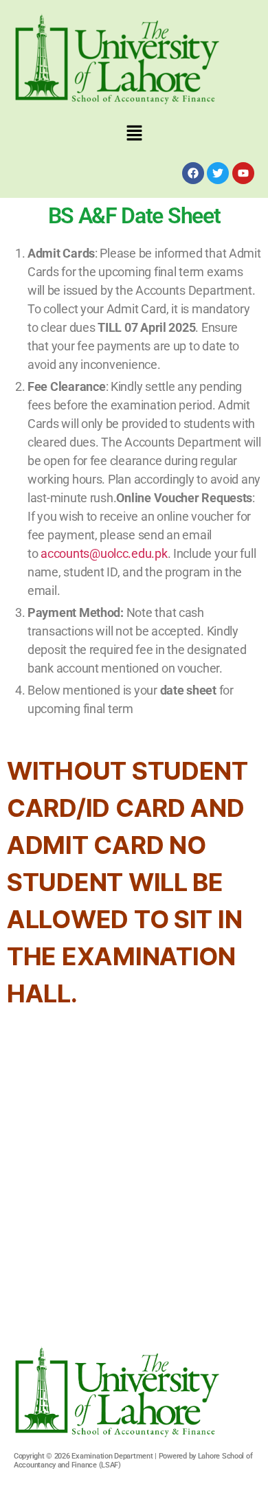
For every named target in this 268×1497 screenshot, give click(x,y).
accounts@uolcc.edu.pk (104, 553)
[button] (134, 133)
